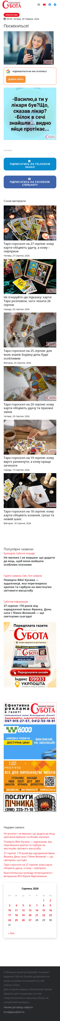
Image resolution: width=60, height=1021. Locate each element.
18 (16, 915)
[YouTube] (44, 4)
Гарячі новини (12, 575)
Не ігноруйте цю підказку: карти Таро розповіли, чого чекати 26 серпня (28, 301)
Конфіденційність (14, 1012)
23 (50, 915)
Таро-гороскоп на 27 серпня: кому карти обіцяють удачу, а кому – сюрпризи (29, 247)
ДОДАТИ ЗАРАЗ (15, 79)
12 (23, 910)
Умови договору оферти (18, 1007)
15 (43, 910)
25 (16, 920)
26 (23, 920)
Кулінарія (9, 553)
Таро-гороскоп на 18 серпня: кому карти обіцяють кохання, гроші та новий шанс (29, 515)
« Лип (11, 933)
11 (16, 910)
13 (30, 910)
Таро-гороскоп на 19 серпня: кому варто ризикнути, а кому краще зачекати (29, 461)
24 (9, 920)
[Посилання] (11, 5)
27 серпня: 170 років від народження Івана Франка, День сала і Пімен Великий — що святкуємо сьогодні (27, 611)
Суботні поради (25, 553)
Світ (24, 575)
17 (9, 915)
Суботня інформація (16, 601)
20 (30, 915)
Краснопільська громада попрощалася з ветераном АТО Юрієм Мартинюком (28, 874)
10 (9, 910)
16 (50, 910)
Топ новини (35, 575)
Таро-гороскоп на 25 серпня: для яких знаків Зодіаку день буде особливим (28, 354)
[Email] (38, 4)
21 (36, 915)
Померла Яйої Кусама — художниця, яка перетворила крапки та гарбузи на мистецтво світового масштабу (28, 585)
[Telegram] (55, 4)
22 (43, 915)
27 (30, 920)
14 (36, 910)
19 (23, 915)
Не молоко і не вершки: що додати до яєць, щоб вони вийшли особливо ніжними (29, 561)
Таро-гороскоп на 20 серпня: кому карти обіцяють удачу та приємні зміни (29, 408)
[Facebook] (49, 4)
